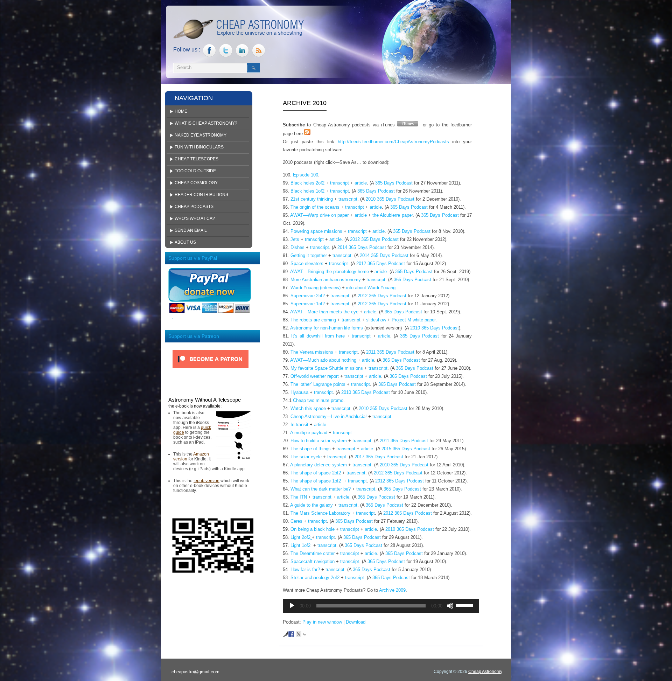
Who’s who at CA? (195, 218)
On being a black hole (312, 529)
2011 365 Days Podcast (390, 352)
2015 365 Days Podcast (406, 448)
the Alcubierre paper (392, 215)
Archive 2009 (392, 590)
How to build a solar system (318, 440)
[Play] (291, 605)
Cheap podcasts (194, 206)
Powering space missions (316, 231)
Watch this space (308, 408)
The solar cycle (306, 456)
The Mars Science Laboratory (320, 513)
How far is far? (305, 569)
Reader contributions (201, 194)
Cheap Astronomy (485, 671)
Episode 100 (305, 175)
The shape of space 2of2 (316, 472)
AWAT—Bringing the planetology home (329, 271)
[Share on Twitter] (298, 634)
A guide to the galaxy (311, 505)
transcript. (366, 489)
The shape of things (310, 448)
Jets (294, 239)
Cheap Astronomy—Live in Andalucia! (328, 416)
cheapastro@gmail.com (195, 671)
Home (181, 111)
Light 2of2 (300, 537)
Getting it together (308, 255)
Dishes (297, 247)
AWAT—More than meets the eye (324, 311)
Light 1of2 (301, 545)
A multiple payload (308, 432)
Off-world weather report (314, 376)
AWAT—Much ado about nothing (323, 360)
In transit (299, 424)
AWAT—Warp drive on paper (319, 215)
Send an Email (191, 230)
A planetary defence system (318, 464)
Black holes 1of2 (307, 191)
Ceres (296, 521)
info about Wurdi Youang (371, 287)
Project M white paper (413, 319)
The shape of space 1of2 (316, 481)
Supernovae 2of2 (307, 295)
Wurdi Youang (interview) (315, 287)
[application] (381, 606)
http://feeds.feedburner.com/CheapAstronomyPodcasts (393, 141)
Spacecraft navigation (312, 561)
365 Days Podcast (394, 183)
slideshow (376, 319)
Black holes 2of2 (307, 183)
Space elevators (306, 263)
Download (355, 622)
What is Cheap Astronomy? (206, 123)
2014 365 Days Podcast (361, 247)
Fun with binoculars (199, 147)
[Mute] (450, 605)
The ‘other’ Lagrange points (317, 384)
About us (185, 242)
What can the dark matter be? (320, 489)
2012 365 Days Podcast (374, 239)
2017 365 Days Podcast (379, 456)
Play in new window (322, 622)
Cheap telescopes (196, 159)
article (361, 183)
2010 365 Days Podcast (390, 199)
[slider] (465, 605)
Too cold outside (195, 170)
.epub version (206, 480)
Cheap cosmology (196, 182)
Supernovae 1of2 (307, 303)
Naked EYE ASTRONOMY (200, 135)
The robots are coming (313, 319)
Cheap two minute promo (318, 400)
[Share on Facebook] (291, 634)
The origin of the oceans (315, 207)
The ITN (298, 497)
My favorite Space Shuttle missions (326, 368)
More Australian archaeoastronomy (325, 279)
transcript (339, 183)
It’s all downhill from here (318, 336)
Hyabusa (299, 392)
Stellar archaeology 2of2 (315, 577)
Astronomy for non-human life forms (326, 328)
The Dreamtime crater (312, 553)
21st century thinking (311, 199)
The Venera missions (311, 352)
